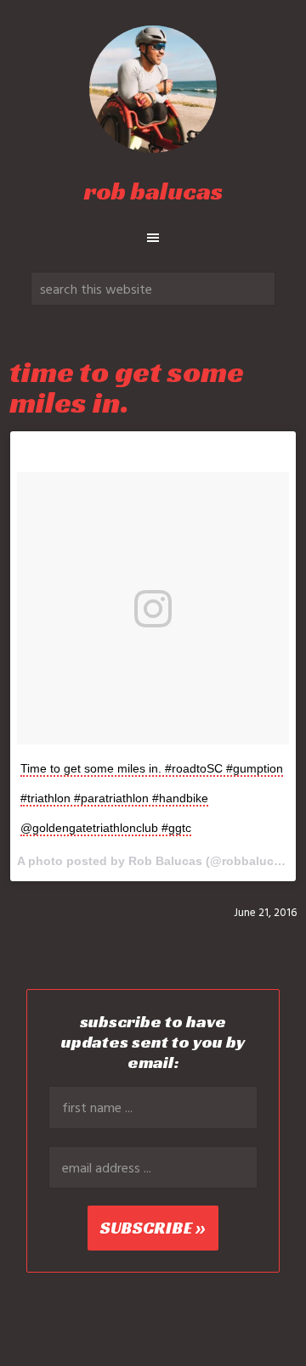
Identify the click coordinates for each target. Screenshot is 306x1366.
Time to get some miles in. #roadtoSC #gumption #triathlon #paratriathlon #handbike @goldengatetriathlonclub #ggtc (151, 798)
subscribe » (153, 1228)
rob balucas (153, 191)
